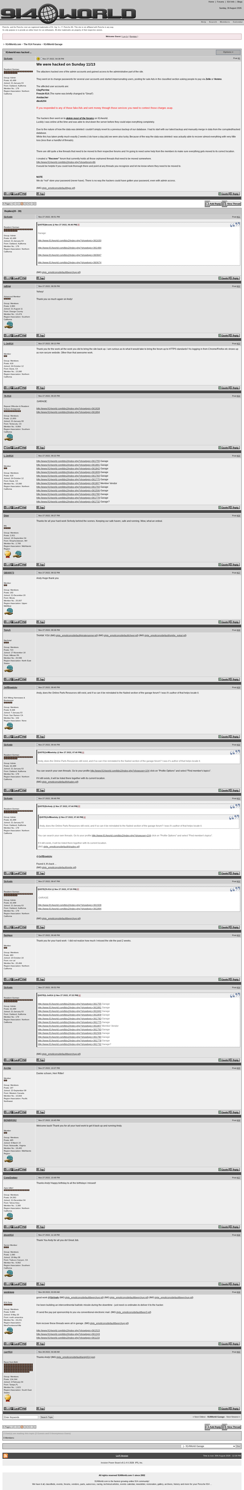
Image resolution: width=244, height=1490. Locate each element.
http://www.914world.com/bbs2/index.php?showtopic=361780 (68, 494)
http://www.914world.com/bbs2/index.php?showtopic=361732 (68, 501)
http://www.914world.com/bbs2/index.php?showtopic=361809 (68, 472)
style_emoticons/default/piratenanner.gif (76, 635)
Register (133, 36)
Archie (7, 1068)
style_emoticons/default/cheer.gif (121, 635)
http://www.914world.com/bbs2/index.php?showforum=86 (66, 162)
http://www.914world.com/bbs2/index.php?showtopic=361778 (68, 498)
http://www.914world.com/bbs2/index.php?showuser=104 (119, 770)
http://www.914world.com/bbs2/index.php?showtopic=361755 (68, 461)
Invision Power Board (110, 1463)
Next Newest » (233, 1417)
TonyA (7, 630)
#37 (238, 1178)
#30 (238, 745)
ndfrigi (7, 286)
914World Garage (53, 44)
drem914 (9, 1235)
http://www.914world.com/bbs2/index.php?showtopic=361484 (69, 248)
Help (203, 22)
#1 (239, 58)
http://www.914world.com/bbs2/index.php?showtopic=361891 (68, 465)
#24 (238, 396)
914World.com (13, 44)
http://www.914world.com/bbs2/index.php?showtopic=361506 (68, 490)
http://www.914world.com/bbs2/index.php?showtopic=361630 (69, 240)
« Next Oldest (199, 1417)
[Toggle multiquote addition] (223, 193)
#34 (238, 987)
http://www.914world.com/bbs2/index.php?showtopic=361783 (68, 476)
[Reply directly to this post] (234, 193)
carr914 (8, 1352)
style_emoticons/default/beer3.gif (133, 1312)
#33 (238, 935)
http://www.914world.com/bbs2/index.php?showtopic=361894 (68, 412)
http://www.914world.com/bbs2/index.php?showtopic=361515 (68, 1330)
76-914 (7, 396)
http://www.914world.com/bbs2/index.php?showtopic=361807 (68, 483)
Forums (220, 2)
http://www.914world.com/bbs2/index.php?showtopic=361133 (68, 1338)
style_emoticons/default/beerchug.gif (61, 272)
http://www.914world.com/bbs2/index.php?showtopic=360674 (69, 262)
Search (213, 22)
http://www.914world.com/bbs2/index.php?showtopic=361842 (68, 468)
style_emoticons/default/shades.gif (60, 782)
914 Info (230, 2)
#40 (238, 1352)
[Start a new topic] (232, 203)
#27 (238, 573)
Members (225, 22)
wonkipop (9, 1292)
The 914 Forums (32, 44)
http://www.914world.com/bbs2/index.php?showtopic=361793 (68, 487)
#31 (238, 798)
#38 (238, 1235)
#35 (238, 1068)
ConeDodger (11, 1177)
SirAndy (8, 58)
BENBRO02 (10, 1120)
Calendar (238, 22)
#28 (238, 630)
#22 (238, 286)
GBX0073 (9, 572)
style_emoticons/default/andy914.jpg (75, 1357)
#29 (238, 687)
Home (211, 2)
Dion (6, 515)
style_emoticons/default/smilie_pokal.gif (165, 635)
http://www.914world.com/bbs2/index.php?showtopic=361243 (68, 1334)
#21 (238, 217)
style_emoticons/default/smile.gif (58, 867)
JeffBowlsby (10, 687)
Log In (125, 36)
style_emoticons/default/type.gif (58, 188)
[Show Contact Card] (15, 193)
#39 (238, 1292)
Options (227, 52)
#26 (238, 516)
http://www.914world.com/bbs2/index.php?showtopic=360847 (69, 255)
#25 (238, 456)
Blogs (239, 2)
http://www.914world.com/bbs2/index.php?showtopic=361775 (68, 479)
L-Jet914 (8, 343)
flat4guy (8, 935)
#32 (238, 881)
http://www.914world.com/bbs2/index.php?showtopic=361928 (68, 408)
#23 (238, 343)
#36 (238, 1120)
